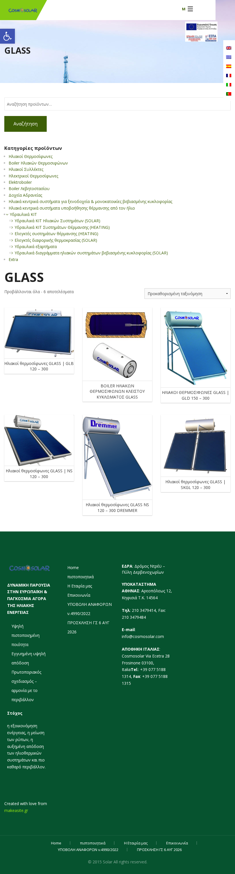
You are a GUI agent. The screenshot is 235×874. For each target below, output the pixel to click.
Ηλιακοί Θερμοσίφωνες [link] (30, 156)
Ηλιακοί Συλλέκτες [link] (26, 169)
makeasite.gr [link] (16, 810)
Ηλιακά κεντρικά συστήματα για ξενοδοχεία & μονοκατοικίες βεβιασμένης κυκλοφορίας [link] (90, 201)
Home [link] (73, 567)
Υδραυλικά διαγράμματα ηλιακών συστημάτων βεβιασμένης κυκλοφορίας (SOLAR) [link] (91, 253)
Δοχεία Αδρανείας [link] (25, 195)
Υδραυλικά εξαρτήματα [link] (36, 246)
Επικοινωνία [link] (78, 595)
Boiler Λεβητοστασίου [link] (29, 188)
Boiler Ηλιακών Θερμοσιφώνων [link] (38, 163)
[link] (7, 36)
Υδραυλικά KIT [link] (23, 214)
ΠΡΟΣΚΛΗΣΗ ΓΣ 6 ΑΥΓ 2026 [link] (159, 849)
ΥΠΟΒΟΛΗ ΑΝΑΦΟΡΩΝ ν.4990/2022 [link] (88, 849)
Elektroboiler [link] (20, 182)
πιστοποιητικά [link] (80, 576)
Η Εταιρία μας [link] (79, 586)
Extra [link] (13, 259)
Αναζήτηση (25, 124)
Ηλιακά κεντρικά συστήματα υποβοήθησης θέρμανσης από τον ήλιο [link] (72, 208)
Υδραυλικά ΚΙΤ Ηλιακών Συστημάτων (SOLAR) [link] (57, 220)
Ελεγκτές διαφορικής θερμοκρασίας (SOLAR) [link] (56, 240)
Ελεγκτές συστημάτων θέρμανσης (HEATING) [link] (56, 233)
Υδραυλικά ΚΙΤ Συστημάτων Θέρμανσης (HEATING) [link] (62, 227)
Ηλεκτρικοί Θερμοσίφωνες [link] (33, 176)
